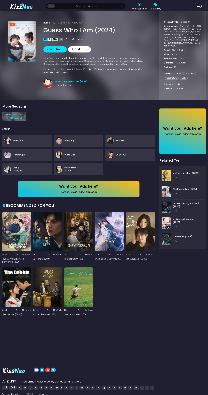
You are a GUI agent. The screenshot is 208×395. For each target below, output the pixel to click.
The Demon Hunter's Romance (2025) (13, 260)
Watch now (56, 49)
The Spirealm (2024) (75, 259)
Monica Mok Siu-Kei (70, 169)
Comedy (179, 73)
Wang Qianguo (17, 169)
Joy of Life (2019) (42, 259)
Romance (190, 73)
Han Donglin (19, 154)
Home (46, 22)
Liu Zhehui (121, 154)
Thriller (183, 78)
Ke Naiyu (120, 140)
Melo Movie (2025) (182, 236)
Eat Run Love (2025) (136, 259)
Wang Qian (70, 154)
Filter (51, 6)
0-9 (13, 387)
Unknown (179, 88)
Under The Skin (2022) (44, 314)
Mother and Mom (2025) (186, 173)
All (5, 387)
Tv (54, 22)
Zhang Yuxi (18, 140)
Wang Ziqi (69, 140)
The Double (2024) (12, 314)
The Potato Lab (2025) (185, 189)
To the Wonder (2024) (75, 314)
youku (177, 84)
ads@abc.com (88, 192)
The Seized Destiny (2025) (108, 259)
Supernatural (171, 78)
